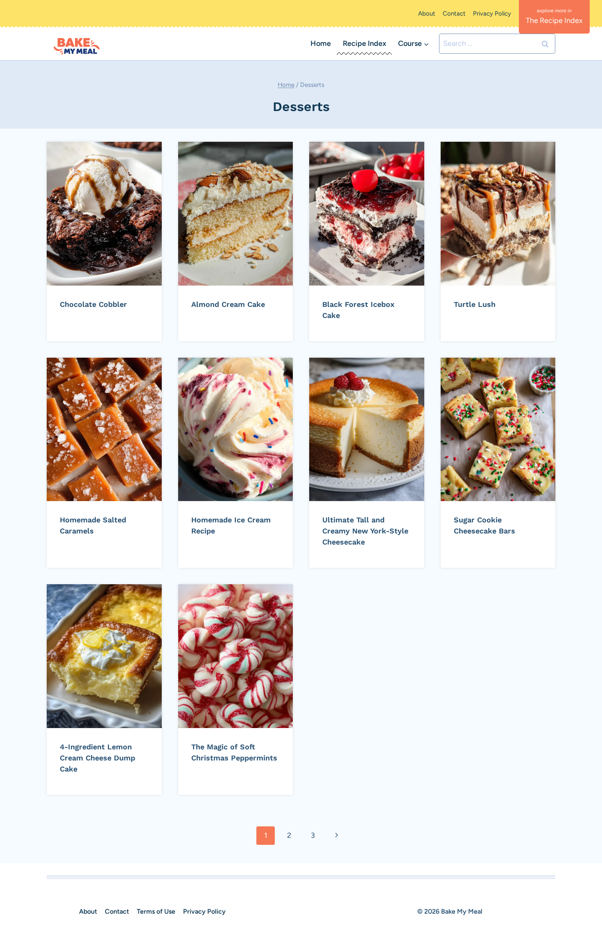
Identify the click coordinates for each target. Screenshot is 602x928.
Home (320, 43)
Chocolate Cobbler (93, 304)
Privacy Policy (492, 13)
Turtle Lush (475, 304)
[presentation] (104, 214)
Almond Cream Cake (228, 304)
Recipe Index (364, 43)
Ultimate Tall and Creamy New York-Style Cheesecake (365, 530)
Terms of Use (156, 911)
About (426, 13)
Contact (454, 13)
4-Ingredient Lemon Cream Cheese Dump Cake (97, 757)
